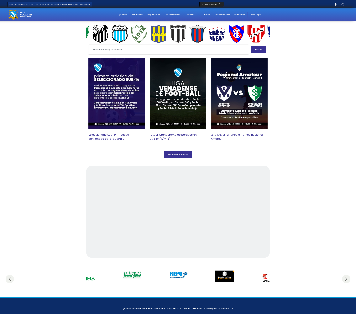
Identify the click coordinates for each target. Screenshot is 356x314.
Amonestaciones (222, 15)
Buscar (259, 49)
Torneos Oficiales (172, 15)
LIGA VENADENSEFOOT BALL (26, 15)
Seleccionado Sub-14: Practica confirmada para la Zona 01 (108, 137)
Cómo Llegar (255, 15)
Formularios (239, 15)
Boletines (191, 15)
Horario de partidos (210, 4)
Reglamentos (154, 15)
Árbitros (206, 15)
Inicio (124, 15)
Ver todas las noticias (178, 154)
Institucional (137, 15)
